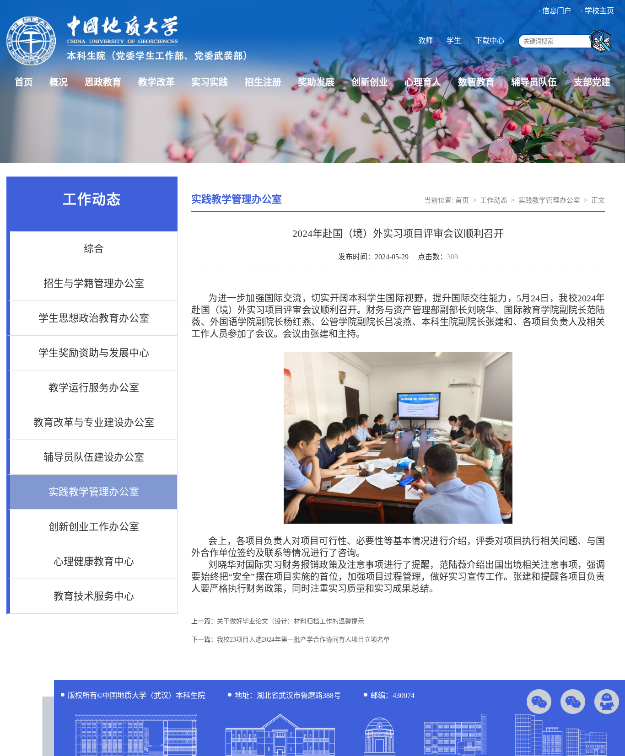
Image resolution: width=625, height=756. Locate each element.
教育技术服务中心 (94, 596)
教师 (425, 40)
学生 (454, 40)
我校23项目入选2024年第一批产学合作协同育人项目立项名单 (303, 639)
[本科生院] (126, 66)
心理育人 (422, 82)
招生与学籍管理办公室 (93, 283)
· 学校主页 (597, 11)
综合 (94, 248)
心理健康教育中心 (94, 561)
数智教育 (476, 82)
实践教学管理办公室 (93, 492)
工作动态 (493, 200)
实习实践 (209, 82)
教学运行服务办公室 (93, 387)
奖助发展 (316, 82)
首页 (24, 82)
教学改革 (156, 82)
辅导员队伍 (534, 82)
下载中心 (489, 40)
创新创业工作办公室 (93, 526)
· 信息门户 (554, 11)
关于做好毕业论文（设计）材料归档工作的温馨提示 (290, 621)
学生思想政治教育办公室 (93, 318)
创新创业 (369, 82)
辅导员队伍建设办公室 (93, 457)
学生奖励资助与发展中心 (93, 353)
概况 (58, 82)
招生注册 (263, 82)
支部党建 (592, 82)
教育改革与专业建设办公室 (93, 422)
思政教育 (103, 82)
